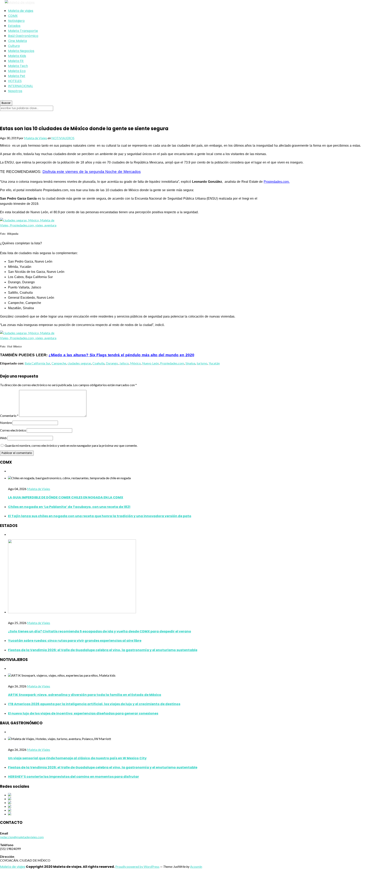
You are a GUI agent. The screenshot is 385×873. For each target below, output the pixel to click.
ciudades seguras (79, 363)
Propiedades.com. (277, 181)
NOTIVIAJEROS (62, 138)
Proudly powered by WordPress (137, 866)
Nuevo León (150, 363)
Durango (112, 363)
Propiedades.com (172, 363)
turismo (202, 363)
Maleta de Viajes (35, 138)
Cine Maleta (17, 41)
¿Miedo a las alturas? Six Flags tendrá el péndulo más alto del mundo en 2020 (121, 355)
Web (3, 438)
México (135, 363)
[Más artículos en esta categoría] (9, 471)
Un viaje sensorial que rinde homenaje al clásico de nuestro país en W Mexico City (77, 758)
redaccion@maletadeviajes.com (22, 837)
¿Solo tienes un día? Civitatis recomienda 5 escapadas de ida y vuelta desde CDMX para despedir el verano (99, 631)
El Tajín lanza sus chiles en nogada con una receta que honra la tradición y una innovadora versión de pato (99, 516)
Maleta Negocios (21, 51)
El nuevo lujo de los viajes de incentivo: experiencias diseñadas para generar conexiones (83, 713)
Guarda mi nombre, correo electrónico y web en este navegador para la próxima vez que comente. (71, 445)
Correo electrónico (13, 430)
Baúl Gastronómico (23, 35)
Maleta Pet (16, 76)
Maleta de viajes (20, 10)
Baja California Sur (37, 363)
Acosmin (196, 866)
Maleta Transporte (23, 30)
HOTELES (15, 81)
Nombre (6, 422)
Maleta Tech (18, 66)
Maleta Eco (17, 71)
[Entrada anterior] (1, 368)
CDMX (13, 15)
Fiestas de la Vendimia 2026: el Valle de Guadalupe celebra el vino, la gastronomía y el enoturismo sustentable (102, 650)
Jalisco (124, 363)
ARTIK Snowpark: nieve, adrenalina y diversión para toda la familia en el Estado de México (84, 694)
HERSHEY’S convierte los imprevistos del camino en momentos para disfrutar (73, 776)
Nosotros (15, 91)
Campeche (59, 363)
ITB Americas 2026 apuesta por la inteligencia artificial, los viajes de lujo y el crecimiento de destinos (94, 704)
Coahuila (98, 363)
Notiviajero (16, 20)
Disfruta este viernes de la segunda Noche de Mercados (92, 172)
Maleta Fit (16, 61)
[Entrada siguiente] (4, 368)
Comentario (9, 415)
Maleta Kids (17, 56)
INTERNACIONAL (20, 86)
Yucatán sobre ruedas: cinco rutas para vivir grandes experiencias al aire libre (74, 640)
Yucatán (214, 363)
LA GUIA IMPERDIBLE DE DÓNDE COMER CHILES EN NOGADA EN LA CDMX (65, 497)
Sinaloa (190, 363)
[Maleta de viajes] (192, 2)
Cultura (14, 46)
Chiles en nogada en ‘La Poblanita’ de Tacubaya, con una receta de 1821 (69, 507)
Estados (14, 25)
